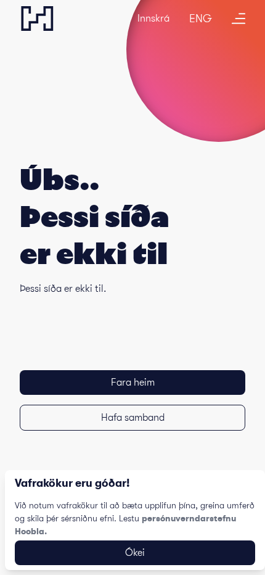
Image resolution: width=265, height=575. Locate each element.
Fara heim (133, 382)
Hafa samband (133, 417)
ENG (200, 18)
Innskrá (153, 18)
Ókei (135, 552)
